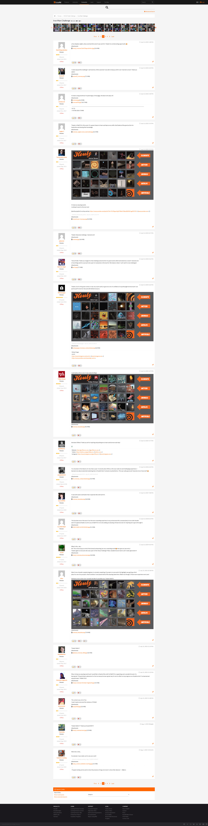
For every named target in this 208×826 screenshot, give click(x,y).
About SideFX (125, 808)
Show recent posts (59, 794)
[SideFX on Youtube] (203, 824)
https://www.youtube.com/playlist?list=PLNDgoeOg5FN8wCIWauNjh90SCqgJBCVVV (113, 211)
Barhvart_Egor (62, 267)
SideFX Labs (56, 814)
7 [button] (107, 33)
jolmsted (61, 241)
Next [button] (155, 27)
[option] (57, 28)
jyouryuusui (61, 706)
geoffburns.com (94, 450)
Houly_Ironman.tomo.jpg (79, 730)
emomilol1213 (62, 475)
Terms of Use (108, 808)
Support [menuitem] (99, 2)
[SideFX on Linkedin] (206, 824)
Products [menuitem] (66, 2)
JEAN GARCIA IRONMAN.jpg (81, 527)
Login (203, 2)
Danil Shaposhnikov (61, 50)
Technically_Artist (61, 157)
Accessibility (108, 814)
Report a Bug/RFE (92, 816)
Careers (124, 810)
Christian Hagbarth (61, 680)
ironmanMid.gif (77, 102)
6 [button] (105, 33)
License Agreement (110, 812)
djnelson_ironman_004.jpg (80, 652)
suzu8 (61, 552)
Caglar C (61, 131)
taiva (61, 578)
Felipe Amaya (61, 379)
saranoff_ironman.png (79, 76)
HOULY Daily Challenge (69, 16)
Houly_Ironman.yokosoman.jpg (81, 555)
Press (123, 812)
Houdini (55, 808)
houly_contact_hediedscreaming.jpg (82, 763)
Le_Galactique (62, 526)
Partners (55, 816)
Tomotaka (62, 732)
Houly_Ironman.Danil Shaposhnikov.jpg (83, 48)
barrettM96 (61, 500)
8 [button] (108, 33)
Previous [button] (51, 27)
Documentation (92, 814)
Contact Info (125, 818)
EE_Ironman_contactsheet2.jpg (81, 478)
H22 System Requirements (95, 812)
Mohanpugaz (61, 292)
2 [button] (101, 33)
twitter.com (98, 452)
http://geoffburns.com (82, 450)
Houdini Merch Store (127, 814)
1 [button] (99, 33)
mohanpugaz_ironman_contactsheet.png (84, 348)
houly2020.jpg (77, 706)
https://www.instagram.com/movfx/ (81, 356)
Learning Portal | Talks (76, 812)
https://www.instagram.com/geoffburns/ (88, 454)
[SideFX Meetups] (197, 824)
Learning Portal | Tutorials (77, 808)
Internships (125, 816)
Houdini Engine (57, 810)
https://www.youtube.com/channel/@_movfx (83, 358)
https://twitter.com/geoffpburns (84, 452)
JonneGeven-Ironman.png (80, 219)
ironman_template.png (79, 499)
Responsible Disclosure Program (111, 817)
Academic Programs (76, 816)
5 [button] (104, 33)
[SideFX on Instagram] (190, 824)
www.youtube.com (143, 211)
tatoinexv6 (61, 101)
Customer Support (93, 808)
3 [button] (102, 33)
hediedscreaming (62, 758)
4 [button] (103, 33)
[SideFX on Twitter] (187, 824)
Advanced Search (150, 11)
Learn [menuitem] (92, 2)
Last (113, 36)
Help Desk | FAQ (92, 810)
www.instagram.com (97, 356)
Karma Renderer (57, 812)
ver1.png (75, 267)
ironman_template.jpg (79, 426)
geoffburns (61, 448)
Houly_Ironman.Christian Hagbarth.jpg (83, 683)
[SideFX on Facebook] (184, 824)
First (95, 36)
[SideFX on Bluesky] (194, 824)
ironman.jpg (76, 100)
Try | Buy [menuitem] (106, 2)
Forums (60, 16)
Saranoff (61, 76)
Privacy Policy (108, 810)
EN (199, 2)
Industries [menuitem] (75, 2)
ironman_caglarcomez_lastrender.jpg (83, 132)
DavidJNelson (61, 654)
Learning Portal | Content (77, 810)
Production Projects (76, 814)
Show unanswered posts (60, 797)
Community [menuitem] (84, 2)
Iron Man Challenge (83, 16)
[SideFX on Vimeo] (200, 824)
